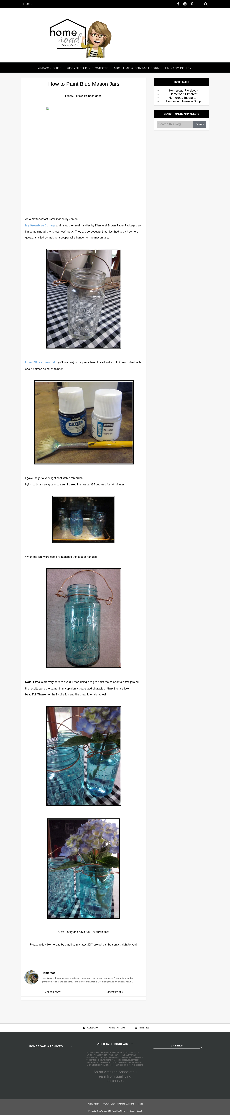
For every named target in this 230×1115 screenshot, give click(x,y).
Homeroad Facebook (183, 90)
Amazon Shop (50, 68)
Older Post (53, 992)
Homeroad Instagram (183, 97)
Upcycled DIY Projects (88, 68)
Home (28, 3)
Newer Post (114, 992)
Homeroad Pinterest (183, 94)
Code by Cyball (136, 1111)
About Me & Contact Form (137, 68)
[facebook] (178, 4)
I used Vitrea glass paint (41, 362)
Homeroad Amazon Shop (183, 101)
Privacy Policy (178, 68)
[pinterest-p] (192, 4)
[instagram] (185, 4)
